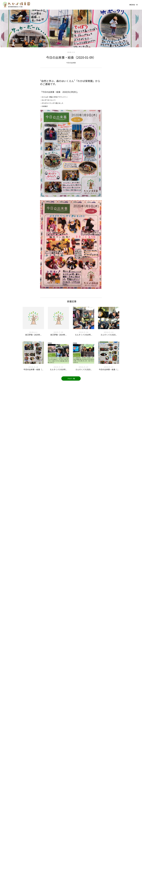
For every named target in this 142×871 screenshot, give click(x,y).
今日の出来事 (71, 62)
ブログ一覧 (71, 378)
